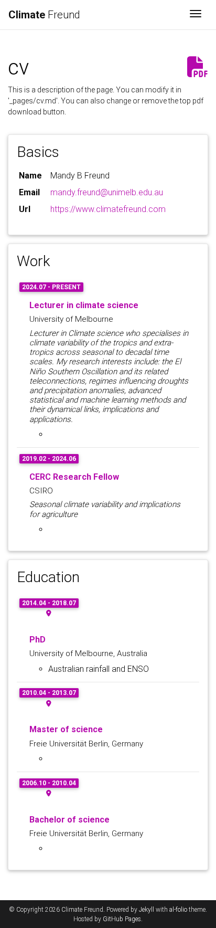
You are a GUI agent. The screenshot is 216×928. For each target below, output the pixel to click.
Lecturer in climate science (83, 305)
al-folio (178, 909)
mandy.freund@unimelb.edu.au (106, 192)
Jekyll (146, 909)
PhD (37, 640)
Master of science (66, 729)
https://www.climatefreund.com (108, 209)
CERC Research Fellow (74, 477)
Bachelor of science (69, 820)
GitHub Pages (122, 919)
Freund (44, 14)
